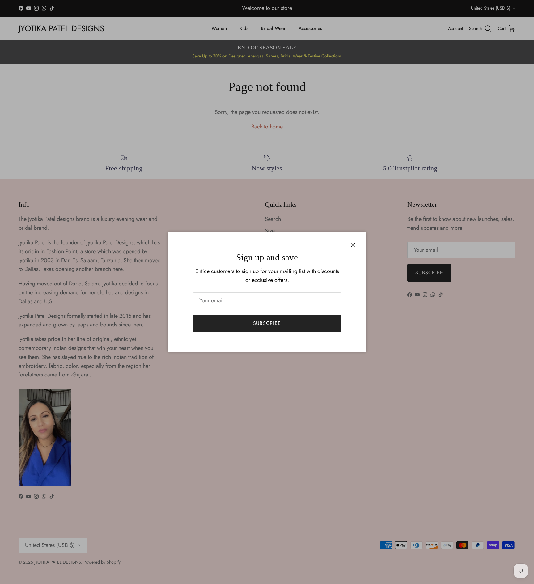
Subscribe (267, 323)
